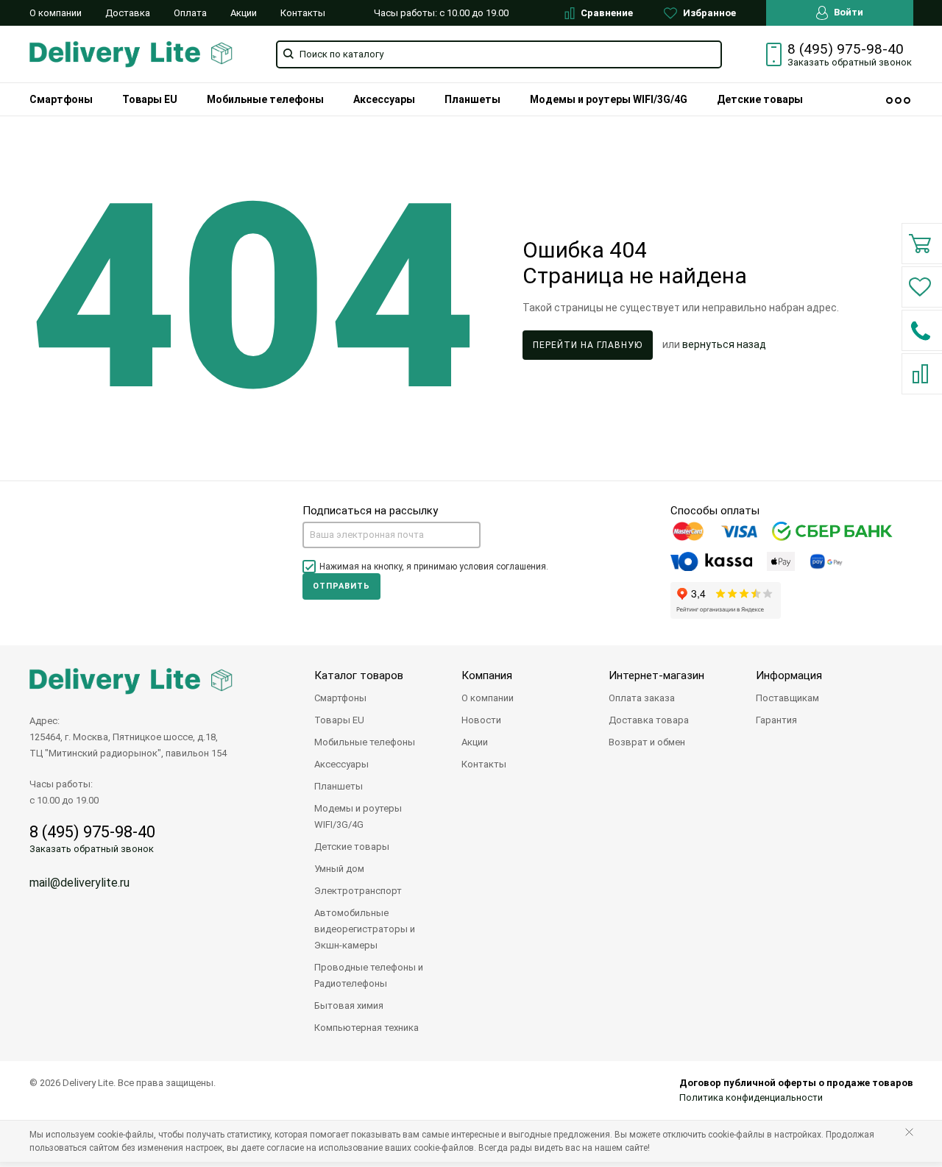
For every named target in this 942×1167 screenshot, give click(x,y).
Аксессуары (384, 99)
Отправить (341, 586)
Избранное (708, 12)
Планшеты (472, 99)
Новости (481, 720)
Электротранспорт (358, 890)
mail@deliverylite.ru (79, 883)
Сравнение (605, 12)
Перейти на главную (587, 345)
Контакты (302, 12)
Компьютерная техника (366, 1027)
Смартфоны (61, 99)
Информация (789, 675)
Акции (243, 12)
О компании (55, 12)
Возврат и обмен (647, 742)
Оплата (190, 12)
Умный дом (339, 868)
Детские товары (760, 99)
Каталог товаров (358, 675)
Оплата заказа (642, 697)
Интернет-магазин (656, 675)
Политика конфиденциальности (751, 1097)
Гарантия (776, 720)
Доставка (127, 12)
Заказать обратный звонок (91, 848)
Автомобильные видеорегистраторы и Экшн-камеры (364, 929)
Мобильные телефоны (265, 99)
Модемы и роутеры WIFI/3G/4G (608, 99)
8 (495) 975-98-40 (845, 49)
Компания (486, 675)
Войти (847, 12)
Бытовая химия (348, 1005)
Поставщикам (787, 697)
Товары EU (149, 99)
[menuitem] (61, 99)
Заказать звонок (849, 62)
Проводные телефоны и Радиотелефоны (368, 975)
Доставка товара (649, 720)
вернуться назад (724, 344)
